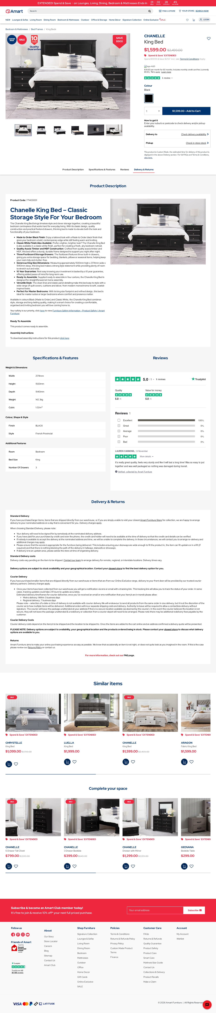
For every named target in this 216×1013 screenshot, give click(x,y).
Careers (48, 946)
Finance (114, 957)
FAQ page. (129, 655)
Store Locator (51, 941)
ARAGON (186, 742)
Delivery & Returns (144, 169)
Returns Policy (35, 647)
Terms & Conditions (189, 59)
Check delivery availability (193, 134)
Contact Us (49, 960)
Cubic (12, 407)
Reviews (124, 169)
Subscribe (193, 910)
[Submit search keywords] (149, 11)
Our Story (49, 936)
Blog (46, 950)
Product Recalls (151, 977)
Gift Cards (82, 977)
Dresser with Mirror (132, 850)
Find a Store (168, 11)
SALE (80, 986)
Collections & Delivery (154, 972)
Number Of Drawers (19, 467)
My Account (182, 934)
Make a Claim (149, 981)
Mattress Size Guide (153, 962)
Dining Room (83, 948)
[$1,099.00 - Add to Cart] (8, 764)
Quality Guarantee (152, 943)
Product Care (150, 953)
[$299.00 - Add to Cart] (184, 866)
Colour (148, 85)
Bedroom (81, 953)
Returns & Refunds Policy (122, 938)
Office (80, 967)
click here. (148, 157)
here (42, 310)
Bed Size (13, 459)
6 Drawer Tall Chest (15, 850)
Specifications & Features (102, 169)
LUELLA (69, 742)
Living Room (83, 943)
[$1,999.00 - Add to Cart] (67, 762)
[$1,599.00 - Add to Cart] (125, 762)
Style (11, 433)
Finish (12, 425)
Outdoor (81, 962)
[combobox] (90, 11)
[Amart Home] (14, 11)
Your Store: (195, 11)
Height (12, 383)
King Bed (10, 746)
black (147, 89)
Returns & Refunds (152, 938)
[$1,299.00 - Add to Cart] (125, 866)
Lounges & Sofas (85, 938)
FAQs (146, 934)
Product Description (73, 169)
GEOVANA (187, 847)
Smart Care (148, 957)
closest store (115, 568)
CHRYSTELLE (14, 742)
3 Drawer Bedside (72, 850)
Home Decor (83, 972)
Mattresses (82, 957)
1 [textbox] (146, 111)
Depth (12, 391)
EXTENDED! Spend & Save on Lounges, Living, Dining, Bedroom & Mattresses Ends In (108, 2)
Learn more (166, 72)
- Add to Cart (186, 111)
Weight (12, 399)
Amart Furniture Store (151, 520)
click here (64, 338)
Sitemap (48, 955)
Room (12, 451)
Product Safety (150, 948)
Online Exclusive (85, 981)
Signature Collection (87, 934)
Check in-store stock (196, 143)
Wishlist (180, 938)
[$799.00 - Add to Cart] (8, 866)
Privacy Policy (117, 943)
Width (12, 375)
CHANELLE (129, 742)
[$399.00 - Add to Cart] (67, 866)
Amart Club (49, 965)
